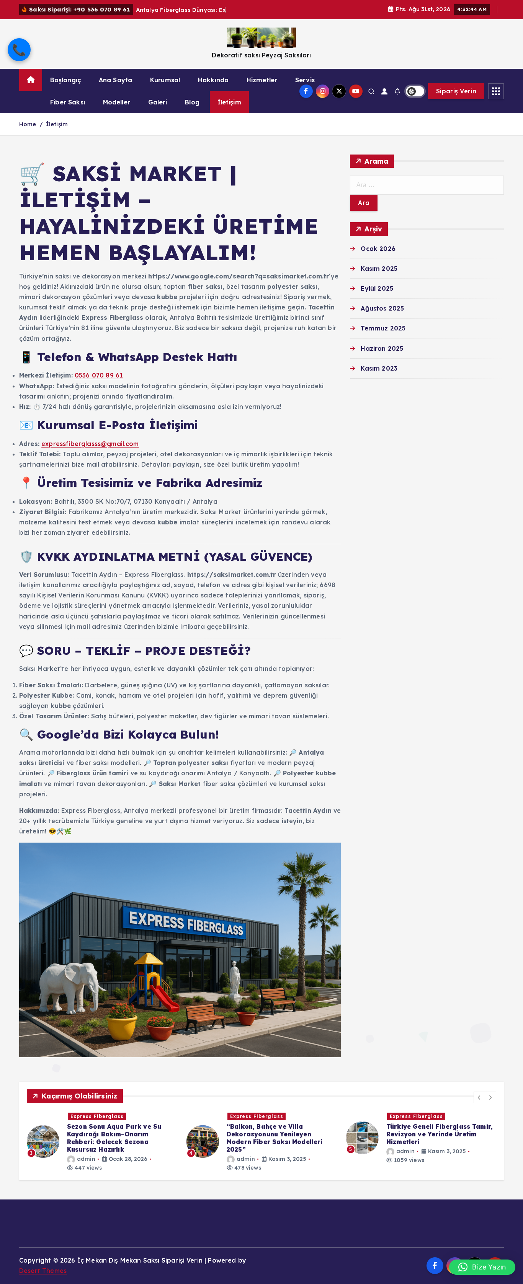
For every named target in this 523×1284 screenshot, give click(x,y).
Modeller (116, 102)
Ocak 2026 (378, 248)
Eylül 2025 (377, 288)
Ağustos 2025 (382, 308)
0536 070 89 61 (99, 375)
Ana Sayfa (115, 80)
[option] (102, 1142)
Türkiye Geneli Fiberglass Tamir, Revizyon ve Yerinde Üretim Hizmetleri (439, 1134)
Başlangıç (65, 80)
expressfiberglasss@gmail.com (90, 444)
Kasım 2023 (379, 368)
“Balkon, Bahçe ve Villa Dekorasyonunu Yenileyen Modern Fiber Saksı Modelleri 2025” (274, 1138)
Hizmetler (262, 80)
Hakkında (213, 80)
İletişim (229, 102)
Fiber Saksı (67, 102)
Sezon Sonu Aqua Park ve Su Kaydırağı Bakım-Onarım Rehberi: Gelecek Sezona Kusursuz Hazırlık (114, 1138)
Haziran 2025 (382, 348)
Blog (192, 102)
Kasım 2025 (379, 268)
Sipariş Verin (456, 91)
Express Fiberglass (97, 1116)
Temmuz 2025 (383, 328)
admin (86, 1158)
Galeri (157, 102)
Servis (305, 80)
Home (27, 124)
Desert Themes (43, 1270)
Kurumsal (165, 80)
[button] (479, 1097)
